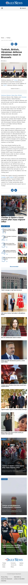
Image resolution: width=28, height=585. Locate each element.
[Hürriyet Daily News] (14, 3)
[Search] (20, 8)
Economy (13, 563)
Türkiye (8, 37)
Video (3, 566)
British (20, 95)
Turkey (15, 80)
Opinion (21, 563)
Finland (11, 177)
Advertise (3, 580)
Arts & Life (13, 565)
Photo (12, 566)
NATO (5, 85)
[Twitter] (16, 44)
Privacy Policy (4, 577)
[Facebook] (12, 44)
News (2, 37)
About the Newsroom (6, 578)
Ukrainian (23, 97)
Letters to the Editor (19, 578)
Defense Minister (6, 95)
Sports (21, 565)
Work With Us (17, 577)
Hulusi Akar (14, 95)
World (3, 565)
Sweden (3, 177)
